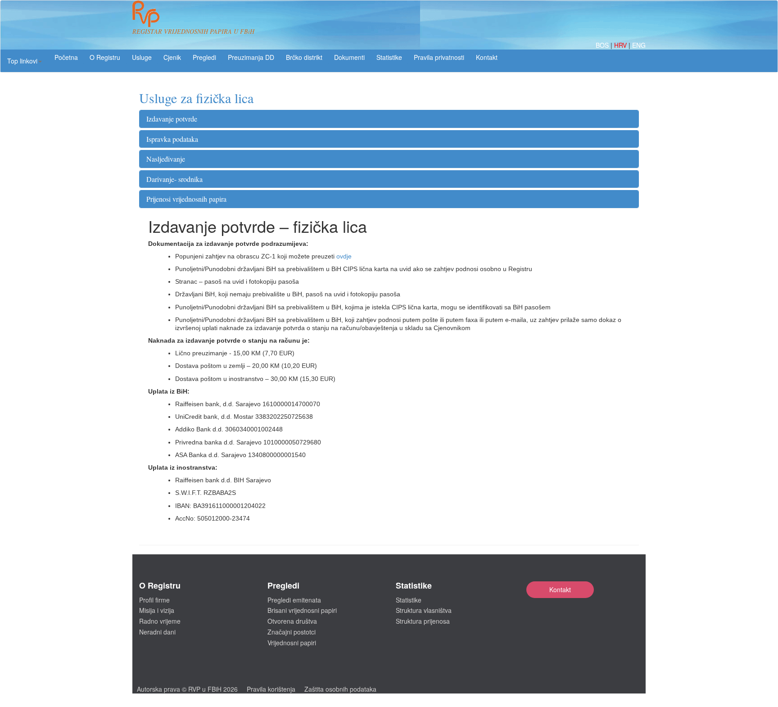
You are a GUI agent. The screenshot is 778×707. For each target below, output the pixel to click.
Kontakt (560, 589)
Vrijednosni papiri (291, 642)
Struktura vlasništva (424, 610)
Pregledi (204, 57)
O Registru (105, 57)
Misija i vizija (156, 610)
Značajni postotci (291, 631)
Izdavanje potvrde (171, 118)
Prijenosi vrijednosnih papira (186, 199)
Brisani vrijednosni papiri (302, 610)
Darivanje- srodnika (174, 179)
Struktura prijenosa (423, 620)
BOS (603, 45)
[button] (24, 61)
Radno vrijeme (160, 620)
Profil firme (154, 599)
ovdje (344, 256)
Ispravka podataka (172, 139)
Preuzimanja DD (251, 57)
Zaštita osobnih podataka (340, 688)
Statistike (389, 57)
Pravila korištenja (271, 688)
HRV (621, 45)
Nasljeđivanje (165, 158)
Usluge (142, 57)
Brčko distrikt (304, 57)
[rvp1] (145, 12)
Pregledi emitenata (294, 599)
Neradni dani (157, 631)
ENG (639, 45)
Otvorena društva (292, 620)
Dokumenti (349, 57)
